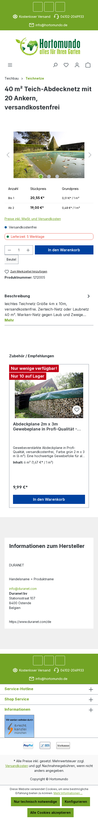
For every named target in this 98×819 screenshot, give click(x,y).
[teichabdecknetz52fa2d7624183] (49, 155)
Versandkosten (16, 766)
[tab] (48, 308)
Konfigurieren (76, 801)
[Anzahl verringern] (9, 250)
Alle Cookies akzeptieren (50, 812)
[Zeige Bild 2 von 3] (49, 176)
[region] (49, 155)
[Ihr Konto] (77, 65)
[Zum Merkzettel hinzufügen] (76, 410)
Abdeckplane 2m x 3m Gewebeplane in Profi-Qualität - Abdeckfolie (45, 427)
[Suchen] (55, 65)
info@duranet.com (23, 589)
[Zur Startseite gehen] (49, 46)
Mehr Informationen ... (68, 793)
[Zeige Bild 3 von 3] (57, 176)
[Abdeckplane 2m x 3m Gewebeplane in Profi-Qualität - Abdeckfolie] (49, 395)
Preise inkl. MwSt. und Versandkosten (33, 219)
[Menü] (10, 65)
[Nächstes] (90, 155)
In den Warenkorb (64, 250)
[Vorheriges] (8, 155)
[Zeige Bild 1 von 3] (41, 176)
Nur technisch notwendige (35, 801)
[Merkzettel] (66, 65)
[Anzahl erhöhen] (28, 250)
